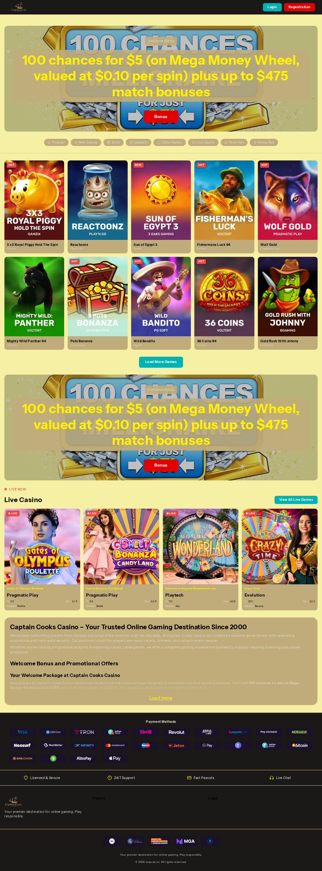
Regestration (299, 7)
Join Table (44, 546)
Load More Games (161, 362)
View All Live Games (296, 499)
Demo (37, 205)
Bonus (161, 116)
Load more (161, 698)
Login (272, 7)
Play (37, 195)
